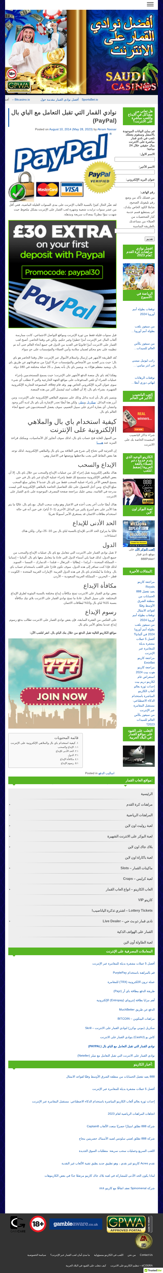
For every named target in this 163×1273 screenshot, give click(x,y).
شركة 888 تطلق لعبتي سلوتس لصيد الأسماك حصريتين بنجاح (117, 1138)
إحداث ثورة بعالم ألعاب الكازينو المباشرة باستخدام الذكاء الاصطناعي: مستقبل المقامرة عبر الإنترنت (93, 1101)
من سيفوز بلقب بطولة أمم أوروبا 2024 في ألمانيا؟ (144, 329)
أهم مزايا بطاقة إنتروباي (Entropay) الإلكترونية (126, 1000)
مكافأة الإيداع (67, 759)
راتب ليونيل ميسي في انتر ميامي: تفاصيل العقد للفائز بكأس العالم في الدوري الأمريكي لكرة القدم (143, 363)
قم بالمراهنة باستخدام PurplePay (134, 972)
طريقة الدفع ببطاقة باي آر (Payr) (134, 991)
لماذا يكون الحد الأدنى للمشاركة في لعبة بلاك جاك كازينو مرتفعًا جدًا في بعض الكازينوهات (100, 1175)
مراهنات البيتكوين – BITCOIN (136, 1018)
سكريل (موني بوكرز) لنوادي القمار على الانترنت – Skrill (120, 1028)
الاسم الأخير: (147, 166)
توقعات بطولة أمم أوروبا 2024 (143, 311)
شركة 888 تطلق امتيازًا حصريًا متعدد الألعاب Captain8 (121, 1126)
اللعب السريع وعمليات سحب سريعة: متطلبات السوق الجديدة (117, 1150)
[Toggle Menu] (150, 4)
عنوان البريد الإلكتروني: (140, 179)
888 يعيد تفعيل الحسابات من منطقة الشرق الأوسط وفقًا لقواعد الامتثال (145, 601)
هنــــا (100, 442)
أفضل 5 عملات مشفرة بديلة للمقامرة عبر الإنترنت (123, 963)
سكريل (91, 402)
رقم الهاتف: (147, 192)
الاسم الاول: (147, 154)
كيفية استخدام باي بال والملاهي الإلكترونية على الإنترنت (43, 742)
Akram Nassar (107, 129)
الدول (71, 755)
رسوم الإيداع (67, 763)
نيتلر (81, 402)
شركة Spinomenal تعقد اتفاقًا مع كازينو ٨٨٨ (127, 1188)
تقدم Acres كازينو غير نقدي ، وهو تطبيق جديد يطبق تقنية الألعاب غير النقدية (108, 1163)
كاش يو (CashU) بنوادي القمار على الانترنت (127, 1037)
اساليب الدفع (106, 773)
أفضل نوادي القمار (11, 99)
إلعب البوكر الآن (145, 549)
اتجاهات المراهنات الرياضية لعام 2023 (131, 1113)
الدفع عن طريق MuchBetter (137, 1009)
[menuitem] (81, 793)
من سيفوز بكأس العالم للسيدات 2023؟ (144, 346)
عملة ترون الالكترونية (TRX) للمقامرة (131, 982)
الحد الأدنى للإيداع (65, 751)
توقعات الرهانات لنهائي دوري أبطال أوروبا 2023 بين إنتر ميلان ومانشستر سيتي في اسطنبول (143, 380)
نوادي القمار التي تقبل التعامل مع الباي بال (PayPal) (121, 1046)
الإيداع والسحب (66, 747)
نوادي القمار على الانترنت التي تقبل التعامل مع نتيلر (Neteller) (116, 1055)
